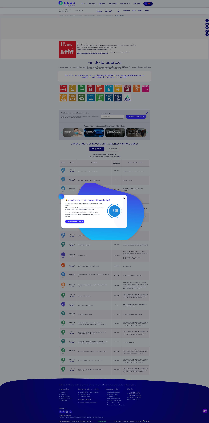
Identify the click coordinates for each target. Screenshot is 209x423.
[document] (104, 211)
